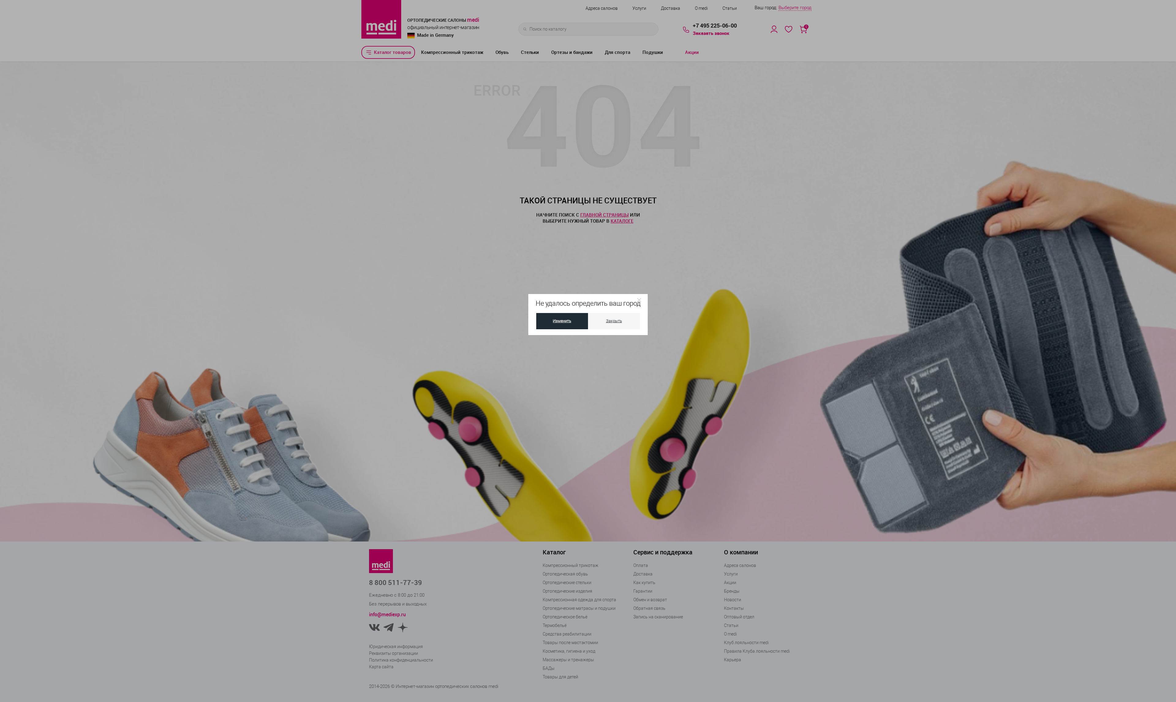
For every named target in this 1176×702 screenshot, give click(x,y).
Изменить (562, 321)
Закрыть (614, 321)
